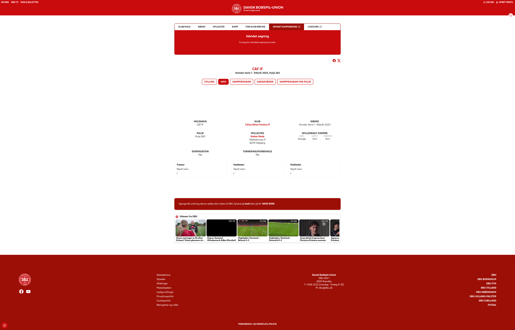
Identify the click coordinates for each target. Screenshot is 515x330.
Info (223, 82)
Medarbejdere (164, 288)
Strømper (327, 136)
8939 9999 (268, 204)
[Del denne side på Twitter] (339, 61)
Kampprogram (241, 82)
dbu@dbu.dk (325, 288)
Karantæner (265, 82)
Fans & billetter (29, 2)
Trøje (301, 136)
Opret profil (506, 2)
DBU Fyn (491, 284)
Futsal (492, 305)
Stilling (209, 82)
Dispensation (200, 152)
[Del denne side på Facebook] (334, 61)
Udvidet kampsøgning (285, 27)
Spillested (257, 133)
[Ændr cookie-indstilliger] (4, 325)
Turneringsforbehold (257, 152)
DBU (493, 275)
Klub (257, 121)
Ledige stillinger (165, 292)
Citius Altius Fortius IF (257, 125)
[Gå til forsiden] (257, 8)
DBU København (486, 292)
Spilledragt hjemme (315, 133)
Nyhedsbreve (163, 275)
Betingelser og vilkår (167, 305)
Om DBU (5, 2)
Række (314, 121)
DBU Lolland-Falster (483, 296)
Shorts (315, 136)
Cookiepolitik (164, 301)
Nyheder (161, 279)
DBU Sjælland (487, 301)
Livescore (313, 27)
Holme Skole (257, 137)
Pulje (200, 133)
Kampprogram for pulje (295, 82)
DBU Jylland (488, 288)
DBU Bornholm (486, 279)
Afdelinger (162, 284)
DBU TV (14, 2)
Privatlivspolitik (165, 296)
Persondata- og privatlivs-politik (257, 324)
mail (247, 204)
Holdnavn (200, 121)
